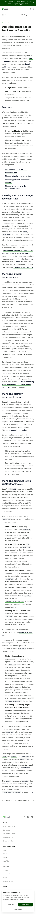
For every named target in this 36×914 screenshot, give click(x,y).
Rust (10, 256)
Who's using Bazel (9, 826)
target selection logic (17, 430)
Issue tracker (7, 874)
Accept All (25, 904)
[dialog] (18, 901)
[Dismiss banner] (33, 3)
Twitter (5, 857)
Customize (18, 909)
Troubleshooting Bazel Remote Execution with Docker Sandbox (18, 384)
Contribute (6, 830)
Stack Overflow (8, 881)
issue (10, 4)
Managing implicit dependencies (18, 176)
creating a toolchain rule (23, 267)
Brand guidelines (8, 841)
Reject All (10, 904)
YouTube (6, 861)
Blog (4, 850)
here (31, 792)
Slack (5, 877)
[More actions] (33, 8)
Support (5, 870)
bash (18, 262)
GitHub (5, 854)
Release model (8, 837)
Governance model (9, 834)
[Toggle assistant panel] (30, 9)
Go (17, 256)
